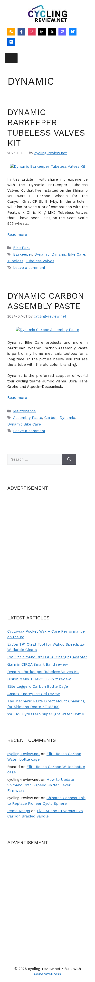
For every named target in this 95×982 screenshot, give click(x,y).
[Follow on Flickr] (11, 42)
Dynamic (41, 254)
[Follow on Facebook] (21, 31)
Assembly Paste (27, 417)
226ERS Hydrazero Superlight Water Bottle (45, 714)
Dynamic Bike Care (68, 254)
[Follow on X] (52, 31)
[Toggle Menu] (11, 58)
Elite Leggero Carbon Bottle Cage (37, 686)
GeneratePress (47, 974)
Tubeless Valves (40, 261)
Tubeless (15, 261)
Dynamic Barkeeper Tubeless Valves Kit (46, 127)
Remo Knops (18, 811)
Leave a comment (29, 267)
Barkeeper (22, 254)
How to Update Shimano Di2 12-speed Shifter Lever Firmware (40, 785)
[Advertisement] (47, 546)
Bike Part (21, 248)
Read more (17, 234)
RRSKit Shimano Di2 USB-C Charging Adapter (47, 657)
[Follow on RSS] (11, 31)
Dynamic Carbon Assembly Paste (45, 301)
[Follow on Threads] (42, 31)
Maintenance (24, 411)
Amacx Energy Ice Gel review (33, 694)
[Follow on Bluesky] (72, 31)
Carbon (50, 417)
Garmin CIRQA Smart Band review (37, 664)
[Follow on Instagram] (32, 31)
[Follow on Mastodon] (62, 31)
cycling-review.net (23, 754)
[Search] (69, 459)
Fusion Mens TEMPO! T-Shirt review (39, 679)
